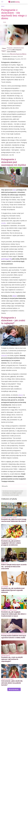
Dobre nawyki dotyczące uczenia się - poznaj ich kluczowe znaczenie (14, 567)
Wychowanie (4, 586)
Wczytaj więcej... (14, 689)
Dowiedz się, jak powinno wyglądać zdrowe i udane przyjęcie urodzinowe (11, 543)
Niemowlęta (4, 562)
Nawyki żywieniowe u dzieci (9, 539)
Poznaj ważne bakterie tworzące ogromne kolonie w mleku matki (13, 637)
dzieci (14, 296)
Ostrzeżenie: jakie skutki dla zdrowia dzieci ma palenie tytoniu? (11, 683)
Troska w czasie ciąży (7, 679)
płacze (21, 395)
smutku (3, 223)
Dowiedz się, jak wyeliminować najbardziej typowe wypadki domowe (13, 590)
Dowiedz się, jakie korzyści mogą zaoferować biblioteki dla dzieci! (13, 520)
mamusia (4, 355)
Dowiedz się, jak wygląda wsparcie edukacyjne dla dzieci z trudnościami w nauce (13, 614)
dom (14, 190)
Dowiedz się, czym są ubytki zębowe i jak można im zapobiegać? (12, 659)
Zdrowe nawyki (5, 655)
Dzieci (2, 6)
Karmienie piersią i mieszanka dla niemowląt (13, 634)
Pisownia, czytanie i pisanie (9, 517)
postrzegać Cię (6, 259)
